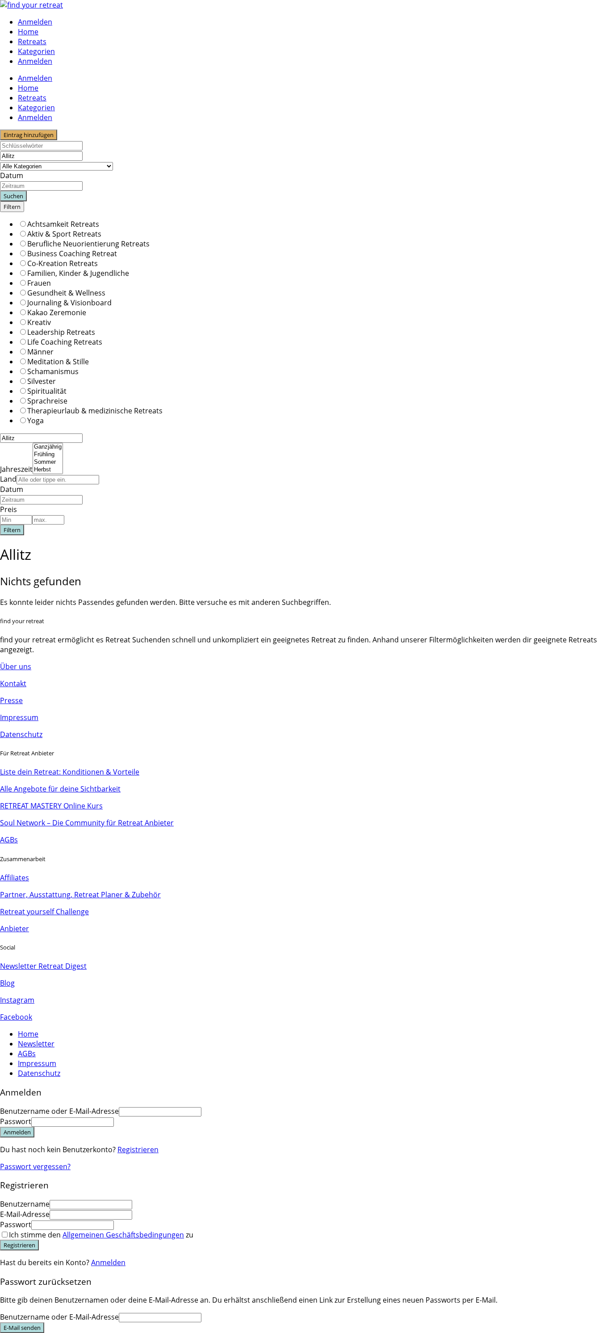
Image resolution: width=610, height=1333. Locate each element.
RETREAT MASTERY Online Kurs (51, 806)
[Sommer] (48, 462)
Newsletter (36, 1044)
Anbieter (14, 928)
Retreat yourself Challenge (44, 911)
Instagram (17, 1000)
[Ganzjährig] (48, 447)
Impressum (19, 717)
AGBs (9, 840)
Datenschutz (21, 734)
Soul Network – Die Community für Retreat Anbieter (87, 823)
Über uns (15, 666)
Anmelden (108, 1262)
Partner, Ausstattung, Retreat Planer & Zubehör (80, 895)
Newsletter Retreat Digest (43, 966)
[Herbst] (48, 470)
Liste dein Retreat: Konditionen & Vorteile (69, 772)
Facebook (16, 1017)
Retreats (32, 41)
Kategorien (36, 51)
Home (28, 32)
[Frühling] (48, 454)
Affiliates (14, 878)
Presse (11, 700)
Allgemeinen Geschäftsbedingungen (123, 1235)
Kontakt (13, 683)
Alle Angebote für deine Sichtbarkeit (60, 789)
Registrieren (138, 1149)
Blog (7, 983)
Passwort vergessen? (35, 1166)
